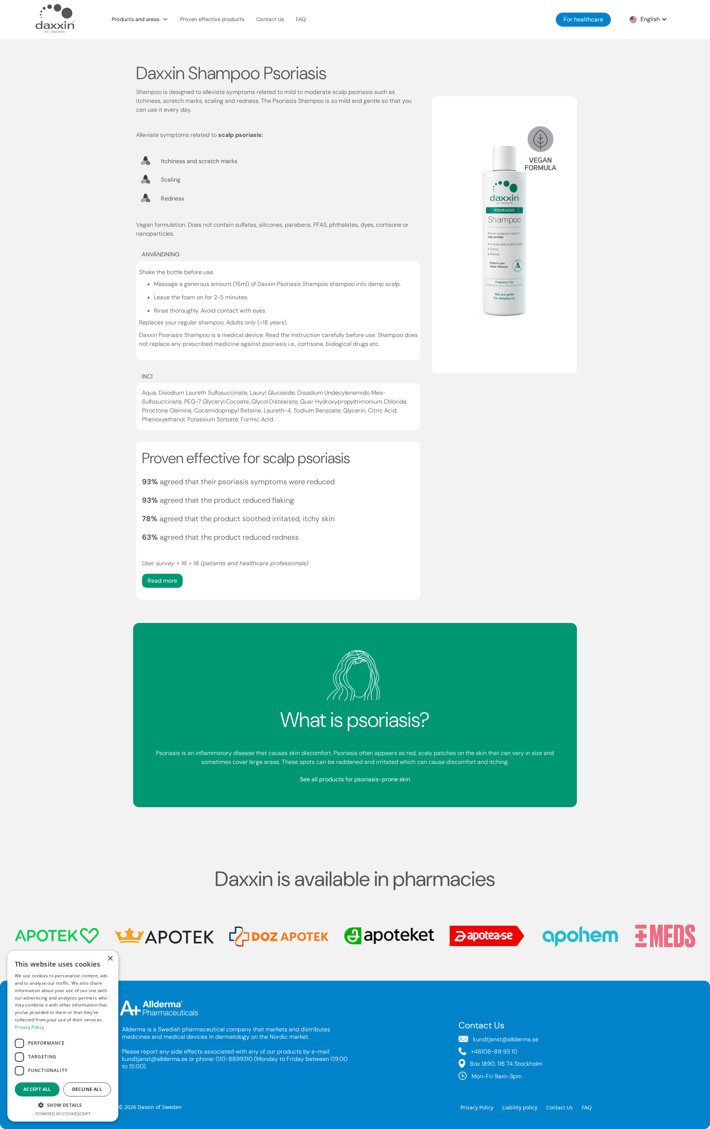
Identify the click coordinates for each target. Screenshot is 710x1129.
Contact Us (270, 19)
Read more (162, 580)
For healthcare (583, 19)
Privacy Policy (476, 1107)
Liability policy (519, 1107)
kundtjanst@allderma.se (154, 1059)
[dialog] (62, 1036)
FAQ (301, 19)
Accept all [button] (37, 1089)
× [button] (110, 958)
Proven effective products (212, 19)
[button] (140, 20)
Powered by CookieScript (63, 1113)
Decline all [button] (87, 1089)
